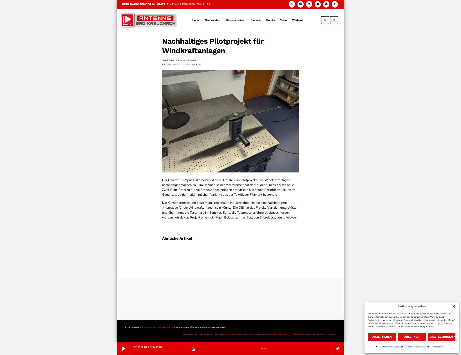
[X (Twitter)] (292, 4)
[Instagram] (326, 4)
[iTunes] (318, 4)
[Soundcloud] (309, 4)
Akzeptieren (382, 336)
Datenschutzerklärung (391, 346)
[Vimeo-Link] (148, 20)
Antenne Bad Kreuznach (156, 327)
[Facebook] (335, 4)
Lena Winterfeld (188, 60)
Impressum (438, 346)
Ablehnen (411, 336)
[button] (454, 306)
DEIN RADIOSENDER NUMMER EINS (166, 4)
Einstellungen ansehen (443, 336)
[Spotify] (300, 4)
